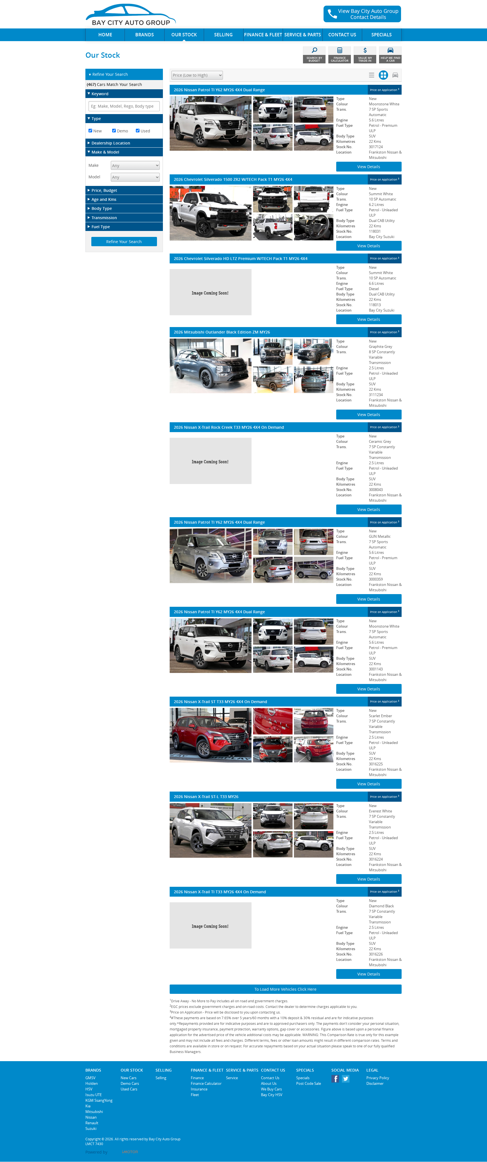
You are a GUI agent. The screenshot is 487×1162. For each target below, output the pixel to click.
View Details (368, 166)
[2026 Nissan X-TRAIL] (251, 461)
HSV (88, 1089)
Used (145, 131)
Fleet (195, 1094)
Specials (302, 1077)
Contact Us (270, 1077)
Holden (91, 1083)
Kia (87, 1105)
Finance (197, 1077)
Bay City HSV (271, 1094)
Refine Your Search (108, 74)
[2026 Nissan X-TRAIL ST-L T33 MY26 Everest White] (251, 830)
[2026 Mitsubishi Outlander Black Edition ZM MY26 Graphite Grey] (251, 366)
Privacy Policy (377, 1077)
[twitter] (347, 1080)
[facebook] (336, 1080)
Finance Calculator (206, 1083)
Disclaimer (375, 1083)
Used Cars (129, 1089)
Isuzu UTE (93, 1094)
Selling (161, 1077)
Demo (122, 131)
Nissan (91, 1117)
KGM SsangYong (98, 1100)
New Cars (128, 1077)
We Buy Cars (271, 1089)
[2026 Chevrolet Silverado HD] (251, 292)
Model (94, 176)
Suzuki (90, 1128)
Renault (91, 1122)
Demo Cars (130, 1083)
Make (93, 165)
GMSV (90, 1077)
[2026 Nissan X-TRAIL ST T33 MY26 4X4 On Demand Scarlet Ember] (251, 735)
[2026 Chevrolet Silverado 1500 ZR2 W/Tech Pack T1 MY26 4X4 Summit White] (251, 213)
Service (232, 1077)
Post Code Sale (308, 1083)
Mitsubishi (94, 1111)
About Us (268, 1083)
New (97, 131)
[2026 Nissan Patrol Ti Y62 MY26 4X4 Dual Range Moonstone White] (251, 123)
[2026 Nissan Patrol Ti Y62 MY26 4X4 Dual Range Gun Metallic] (251, 555)
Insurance (199, 1089)
